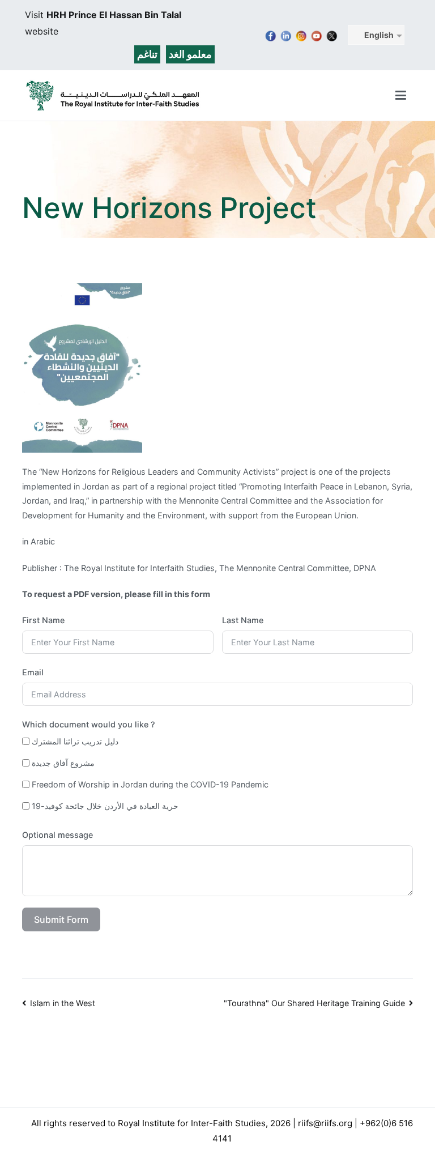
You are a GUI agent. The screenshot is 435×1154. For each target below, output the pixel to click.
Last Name (242, 620)
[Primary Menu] (400, 95)
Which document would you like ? (88, 724)
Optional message (57, 835)
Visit (35, 14)
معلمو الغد (190, 54)
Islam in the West (62, 1003)
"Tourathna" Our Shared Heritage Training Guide (314, 1003)
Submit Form (61, 919)
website (41, 31)
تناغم (147, 54)
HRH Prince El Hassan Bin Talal (113, 14)
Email (33, 672)
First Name (43, 620)
